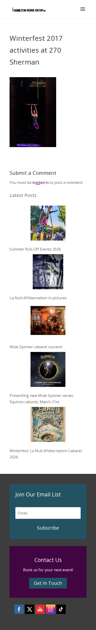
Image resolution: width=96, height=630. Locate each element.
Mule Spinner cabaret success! (36, 346)
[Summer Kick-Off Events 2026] (48, 224)
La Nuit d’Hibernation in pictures (38, 297)
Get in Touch (48, 583)
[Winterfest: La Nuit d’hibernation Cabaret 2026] (48, 425)
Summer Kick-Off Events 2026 (35, 249)
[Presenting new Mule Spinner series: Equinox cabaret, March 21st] (48, 370)
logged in (40, 182)
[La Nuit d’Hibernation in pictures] (48, 272)
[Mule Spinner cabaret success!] (48, 321)
